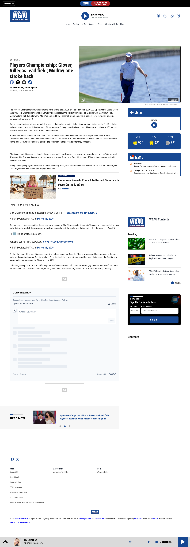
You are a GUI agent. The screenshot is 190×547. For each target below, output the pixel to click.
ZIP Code (133, 306)
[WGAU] (95, 3)
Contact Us (14, 472)
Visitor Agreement (84, 519)
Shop (100, 24)
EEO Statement (16, 487)
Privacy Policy (100, 519)
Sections (7, 4)
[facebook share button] (12, 82)
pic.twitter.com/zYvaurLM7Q (82, 212)
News (68, 24)
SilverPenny (65, 189)
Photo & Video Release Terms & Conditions (27, 502)
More (122, 24)
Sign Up (154, 319)
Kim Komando (97, 15)
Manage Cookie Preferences (20, 522)
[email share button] (24, 82)
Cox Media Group (21, 519)
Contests (92, 24)
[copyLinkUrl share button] (30, 82)
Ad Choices (138, 519)
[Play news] (154, 125)
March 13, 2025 (45, 218)
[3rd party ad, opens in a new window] (33, 186)
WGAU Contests (159, 219)
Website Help (102, 472)
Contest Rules (15, 482)
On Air (84, 24)
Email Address (146, 306)
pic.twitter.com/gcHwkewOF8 (58, 241)
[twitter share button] (18, 82)
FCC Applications (16, 497)
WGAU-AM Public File (18, 492)
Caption (173, 100)
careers (155, 519)
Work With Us (15, 477)
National (15, 60)
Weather (76, 24)
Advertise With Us (111, 24)
